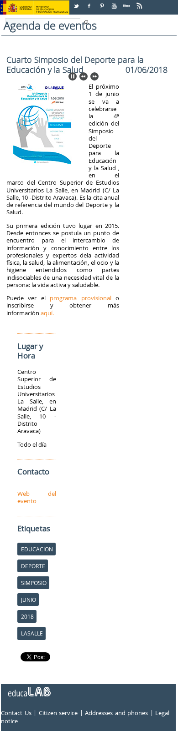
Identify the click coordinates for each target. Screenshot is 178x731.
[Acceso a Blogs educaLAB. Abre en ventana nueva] (127, 2)
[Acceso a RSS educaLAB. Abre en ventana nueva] (140, 2)
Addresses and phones (116, 713)
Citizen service (58, 713)
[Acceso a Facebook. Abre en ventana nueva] (90, 2)
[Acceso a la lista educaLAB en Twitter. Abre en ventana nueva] (77, 2)
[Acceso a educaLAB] (29, 688)
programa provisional (80, 298)
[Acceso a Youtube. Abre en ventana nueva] (115, 2)
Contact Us (16, 713)
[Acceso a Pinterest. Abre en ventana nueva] (102, 2)
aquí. (47, 313)
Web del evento (36, 497)
